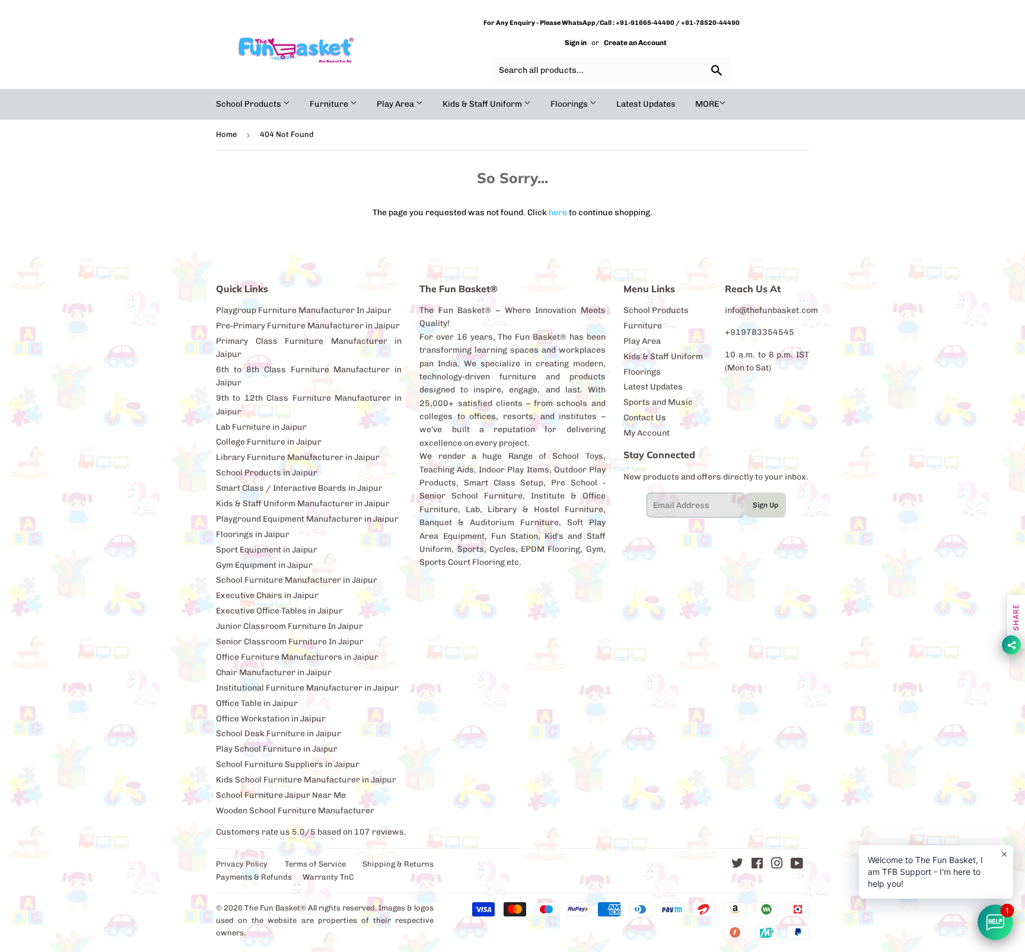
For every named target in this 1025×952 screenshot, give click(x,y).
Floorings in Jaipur (252, 534)
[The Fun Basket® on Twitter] (737, 865)
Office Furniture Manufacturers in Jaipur (297, 657)
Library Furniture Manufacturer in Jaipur (298, 457)
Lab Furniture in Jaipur (261, 427)
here (558, 212)
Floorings (570, 104)
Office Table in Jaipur (257, 703)
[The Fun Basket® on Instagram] (777, 865)
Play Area (396, 104)
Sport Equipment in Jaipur (266, 550)
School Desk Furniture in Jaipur (278, 734)
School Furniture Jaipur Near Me (281, 795)
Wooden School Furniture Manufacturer (295, 811)
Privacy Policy (242, 864)
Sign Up (765, 505)
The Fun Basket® (275, 907)
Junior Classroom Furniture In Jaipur (289, 626)
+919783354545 (759, 332)
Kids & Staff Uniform (483, 104)
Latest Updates (646, 104)
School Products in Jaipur (266, 473)
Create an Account (635, 43)
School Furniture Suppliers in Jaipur (287, 764)
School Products (249, 104)
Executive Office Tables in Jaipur (279, 611)
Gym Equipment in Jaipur (264, 565)
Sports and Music (658, 402)
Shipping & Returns (398, 864)
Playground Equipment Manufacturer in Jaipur (307, 519)
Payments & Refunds (254, 877)
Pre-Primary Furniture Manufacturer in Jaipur (308, 326)
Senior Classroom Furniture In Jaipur (290, 642)
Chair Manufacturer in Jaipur (274, 672)
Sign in (576, 43)
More (707, 104)
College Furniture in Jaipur (268, 442)
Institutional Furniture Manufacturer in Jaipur (307, 688)
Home (226, 134)
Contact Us (644, 418)
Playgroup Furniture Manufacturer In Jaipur (303, 310)
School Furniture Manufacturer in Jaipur (296, 580)
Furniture (330, 104)
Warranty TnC (328, 877)
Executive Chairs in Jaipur (267, 595)
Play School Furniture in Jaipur (277, 749)
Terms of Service (315, 864)
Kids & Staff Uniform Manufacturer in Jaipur (303, 504)
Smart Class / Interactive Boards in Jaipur (299, 488)
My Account (646, 433)
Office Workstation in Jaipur (271, 719)
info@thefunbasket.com (771, 310)
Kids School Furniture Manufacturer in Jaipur (306, 780)
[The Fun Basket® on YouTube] (797, 865)
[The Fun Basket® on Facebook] (757, 865)
